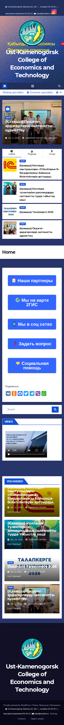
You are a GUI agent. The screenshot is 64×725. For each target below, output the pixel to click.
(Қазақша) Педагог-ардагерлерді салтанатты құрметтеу (28, 125)
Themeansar (54, 705)
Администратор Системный (41, 138)
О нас (52, 154)
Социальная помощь (34, 365)
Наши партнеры (34, 280)
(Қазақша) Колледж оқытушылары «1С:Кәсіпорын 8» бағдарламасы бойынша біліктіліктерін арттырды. (30, 494)
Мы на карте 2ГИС (34, 302)
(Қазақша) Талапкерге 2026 (32, 566)
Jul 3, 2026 (13, 138)
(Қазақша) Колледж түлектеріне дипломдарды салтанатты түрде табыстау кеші (31, 528)
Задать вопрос (34, 343)
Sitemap (53, 714)
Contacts (22, 719)
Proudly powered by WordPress (17, 705)
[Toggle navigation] (32, 86)
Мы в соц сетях (34, 324)
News (8, 117)
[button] (59, 86)
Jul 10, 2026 (16, 540)
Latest (12, 154)
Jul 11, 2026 (16, 507)
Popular (32, 154)
